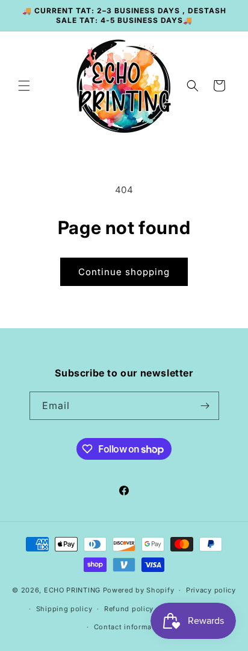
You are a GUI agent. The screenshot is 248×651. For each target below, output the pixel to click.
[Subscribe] (205, 406)
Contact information (130, 627)
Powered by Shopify (139, 590)
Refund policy (128, 609)
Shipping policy (64, 609)
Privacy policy (211, 590)
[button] (24, 85)
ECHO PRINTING (72, 590)
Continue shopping (124, 272)
